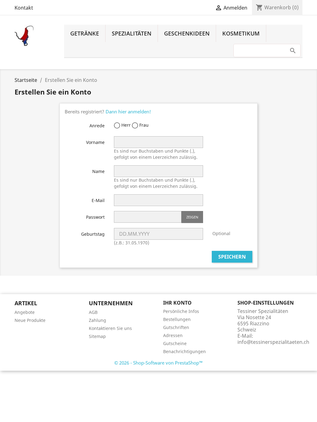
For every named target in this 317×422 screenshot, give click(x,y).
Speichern (232, 256)
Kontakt (24, 7)
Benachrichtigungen (184, 351)
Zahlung (97, 320)
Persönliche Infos (181, 311)
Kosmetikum (241, 33)
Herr (125, 125)
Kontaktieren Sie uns (110, 328)
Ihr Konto (177, 302)
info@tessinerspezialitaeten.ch (273, 342)
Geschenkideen (187, 33)
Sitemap (97, 336)
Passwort (95, 217)
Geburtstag (93, 234)
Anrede (97, 126)
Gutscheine (175, 343)
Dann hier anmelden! (128, 111)
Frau (143, 125)
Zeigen (192, 217)
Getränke (84, 33)
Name (98, 171)
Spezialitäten (131, 33)
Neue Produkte (30, 320)
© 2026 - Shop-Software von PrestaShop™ (158, 363)
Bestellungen (177, 319)
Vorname (95, 142)
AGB (93, 312)
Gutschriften (176, 327)
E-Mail (98, 200)
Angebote (25, 312)
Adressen (173, 335)
